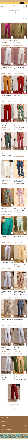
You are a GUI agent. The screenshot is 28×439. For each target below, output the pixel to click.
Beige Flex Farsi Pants (19, 264)
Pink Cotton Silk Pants (7, 40)
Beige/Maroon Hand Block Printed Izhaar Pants (19, 293)
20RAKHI (22, 3)
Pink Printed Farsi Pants (20, 208)
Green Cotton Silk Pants (20, 40)
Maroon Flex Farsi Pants (14, 404)
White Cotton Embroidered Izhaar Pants (6, 349)
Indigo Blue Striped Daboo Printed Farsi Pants (19, 181)
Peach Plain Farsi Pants (20, 152)
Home (10, 10)
